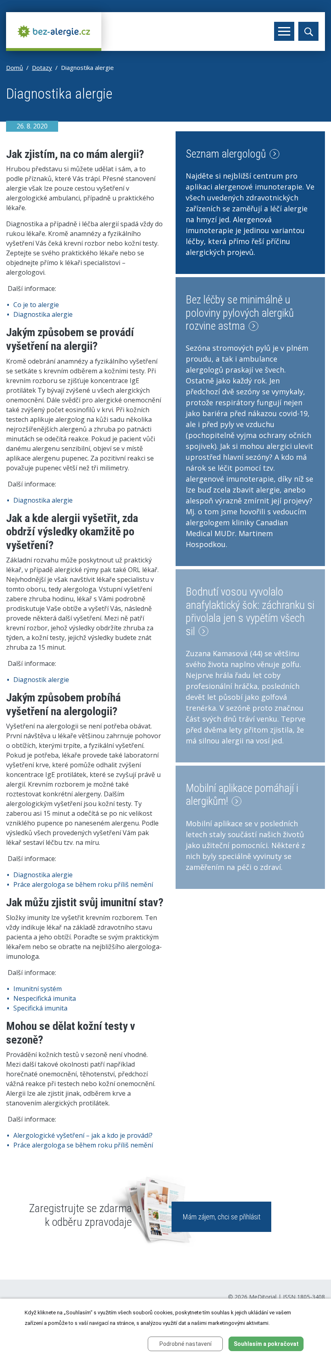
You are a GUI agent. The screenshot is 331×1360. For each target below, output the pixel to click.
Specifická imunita (40, 1008)
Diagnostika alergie (43, 314)
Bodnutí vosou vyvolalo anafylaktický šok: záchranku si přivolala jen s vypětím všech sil (250, 611)
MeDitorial (263, 1297)
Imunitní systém (37, 988)
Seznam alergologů (227, 153)
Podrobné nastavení (185, 1344)
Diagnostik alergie (41, 679)
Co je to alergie (36, 304)
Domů (14, 67)
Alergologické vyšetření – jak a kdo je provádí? (83, 1135)
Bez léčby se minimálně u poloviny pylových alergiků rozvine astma (240, 313)
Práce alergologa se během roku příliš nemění (83, 884)
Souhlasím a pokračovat (266, 1344)
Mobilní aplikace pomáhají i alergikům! (242, 795)
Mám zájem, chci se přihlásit (221, 1217)
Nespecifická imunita (44, 998)
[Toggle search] (308, 31)
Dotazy (42, 67)
